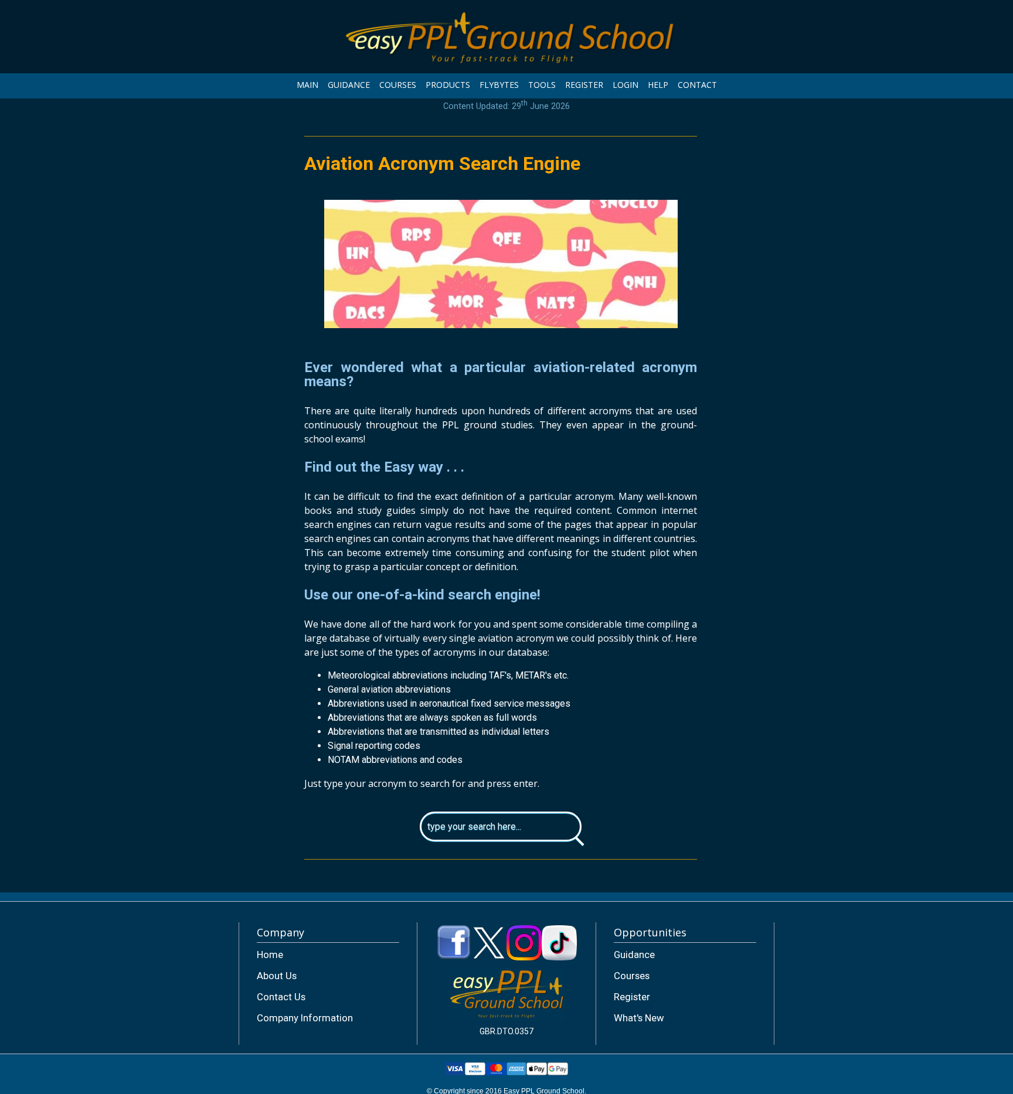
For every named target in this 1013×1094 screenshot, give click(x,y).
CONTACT (697, 84)
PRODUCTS (448, 84)
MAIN (307, 84)
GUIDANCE (349, 84)
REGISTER (584, 84)
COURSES (397, 84)
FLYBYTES (499, 84)
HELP (658, 84)
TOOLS (542, 84)
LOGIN (625, 84)
